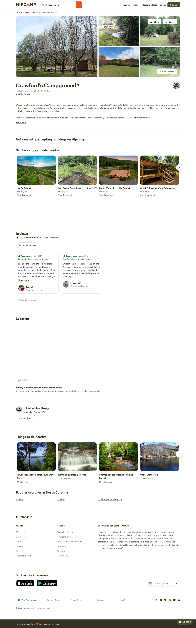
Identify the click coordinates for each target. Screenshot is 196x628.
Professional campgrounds (69, 541)
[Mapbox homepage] (22, 380)
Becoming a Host (65, 531)
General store (22, 536)
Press (18, 550)
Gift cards (20, 531)
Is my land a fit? (64, 536)
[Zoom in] (177, 327)
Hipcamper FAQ (23, 555)
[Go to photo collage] (56, 46)
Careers (19, 546)
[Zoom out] (177, 331)
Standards (61, 550)
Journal (19, 541)
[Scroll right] (179, 167)
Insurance (61, 546)
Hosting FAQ (63, 555)
